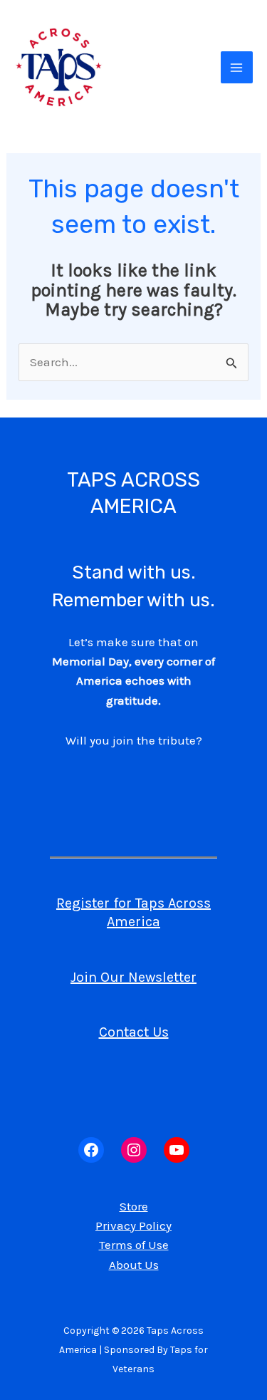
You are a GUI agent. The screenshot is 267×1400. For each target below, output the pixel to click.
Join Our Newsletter (133, 977)
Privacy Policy (133, 1225)
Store (134, 1206)
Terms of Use (134, 1245)
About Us (134, 1265)
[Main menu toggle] (237, 67)
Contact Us (134, 1032)
